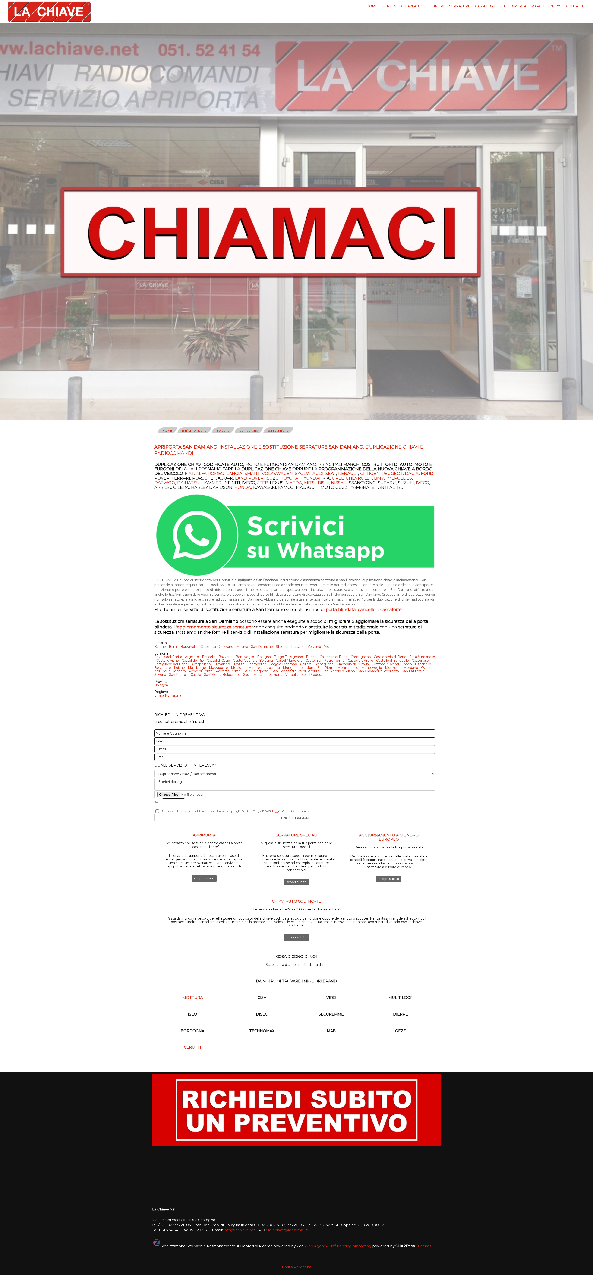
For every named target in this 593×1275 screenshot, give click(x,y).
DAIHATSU (188, 482)
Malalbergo (197, 668)
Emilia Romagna (194, 430)
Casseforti (486, 6)
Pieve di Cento (201, 671)
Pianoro (179, 671)
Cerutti (192, 1047)
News (555, 6)
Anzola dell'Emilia (168, 657)
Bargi (173, 647)
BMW (379, 478)
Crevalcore (222, 664)
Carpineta (208, 647)
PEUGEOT (392, 473)
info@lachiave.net (239, 1230)
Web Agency (316, 1246)
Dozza (239, 664)
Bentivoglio (245, 657)
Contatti (574, 6)
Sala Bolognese (256, 671)
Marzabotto (218, 668)
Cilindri (436, 6)
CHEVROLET (359, 478)
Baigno (160, 647)
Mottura (193, 997)
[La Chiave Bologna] (49, 11)
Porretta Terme (228, 671)
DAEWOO (164, 482)
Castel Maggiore (289, 660)
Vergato (291, 675)
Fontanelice (256, 664)
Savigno (275, 675)
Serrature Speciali (296, 835)
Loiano (179, 668)
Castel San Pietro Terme (325, 660)
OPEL (338, 478)
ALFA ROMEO (210, 473)
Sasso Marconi (254, 675)
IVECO (422, 482)
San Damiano (278, 430)
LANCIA (235, 473)
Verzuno (314, 647)
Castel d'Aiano (167, 660)
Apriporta (204, 835)
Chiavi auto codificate (296, 901)
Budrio (311, 657)
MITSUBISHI (316, 482)
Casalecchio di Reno (390, 657)
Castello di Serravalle (392, 660)
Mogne (242, 647)
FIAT (189, 473)
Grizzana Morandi (386, 664)
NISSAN (339, 482)
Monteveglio (371, 668)
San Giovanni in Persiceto (378, 671)
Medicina (238, 668)
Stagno (282, 647)
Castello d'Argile (360, 660)
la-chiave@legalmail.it (288, 1230)
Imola (407, 664)
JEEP (262, 482)
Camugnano (248, 430)
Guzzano (226, 647)
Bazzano (225, 657)
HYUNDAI (310, 478)
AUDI (317, 473)
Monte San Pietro (320, 668)
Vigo (327, 647)
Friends (424, 1246)
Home (372, 6)
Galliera (305, 664)
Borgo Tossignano (288, 657)
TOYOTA (289, 478)
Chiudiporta (514, 6)
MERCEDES (400, 478)
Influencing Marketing (351, 1246)
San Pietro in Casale (185, 675)
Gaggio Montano (283, 664)
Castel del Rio (193, 660)
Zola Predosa (312, 675)
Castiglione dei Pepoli (171, 664)
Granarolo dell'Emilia (353, 664)
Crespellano (201, 664)
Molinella (273, 668)
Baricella (208, 657)
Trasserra (298, 647)
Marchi (538, 6)
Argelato (192, 657)
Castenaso (420, 660)
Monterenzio (348, 668)
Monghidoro (293, 668)
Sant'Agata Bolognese (222, 675)
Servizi (389, 6)
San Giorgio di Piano (338, 671)
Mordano (411, 668)
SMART (252, 473)
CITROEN (370, 473)
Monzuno (393, 668)
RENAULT (348, 473)
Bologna (222, 430)
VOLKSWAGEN (277, 473)
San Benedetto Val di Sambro (295, 671)
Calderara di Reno (334, 657)
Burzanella (188, 647)
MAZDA (294, 482)
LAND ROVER (249, 478)
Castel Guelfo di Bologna (253, 660)
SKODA (302, 473)
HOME (167, 430)
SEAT (330, 473)
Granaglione (324, 664)
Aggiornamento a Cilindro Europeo (389, 837)
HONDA (242, 487)
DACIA (412, 473)
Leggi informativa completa (290, 811)
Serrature (459, 6)
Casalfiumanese (422, 657)
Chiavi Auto (412, 6)
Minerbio (256, 668)
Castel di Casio (218, 660)
